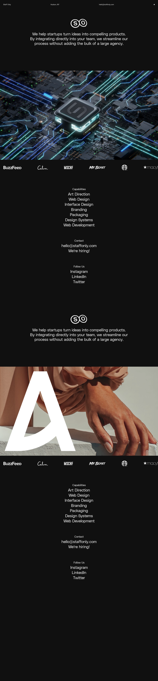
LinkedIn (79, 276)
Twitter (79, 282)
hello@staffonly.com (106, 4)
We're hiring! (79, 251)
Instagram (79, 271)
